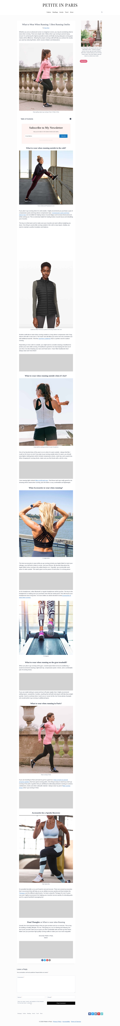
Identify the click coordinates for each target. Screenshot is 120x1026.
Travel (66, 12)
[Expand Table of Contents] (70, 119)
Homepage (20, 1013)
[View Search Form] (101, 12)
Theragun (22, 893)
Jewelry (61, 12)
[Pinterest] (47, 960)
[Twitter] (45, 960)
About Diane (83, 61)
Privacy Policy (57, 1021)
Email (50, 997)
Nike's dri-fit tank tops (41, 480)
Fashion (49, 12)
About (71, 12)
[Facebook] (42, 960)
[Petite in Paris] (60, 4)
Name (20, 997)
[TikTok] (101, 1013)
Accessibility (66, 1021)
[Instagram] (95, 1013)
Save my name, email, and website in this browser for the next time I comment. (31, 1002)
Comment (21, 977)
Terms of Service (76, 1021)
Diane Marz (46, 27)
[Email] (50, 960)
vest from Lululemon (45, 338)
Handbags (55, 12)
